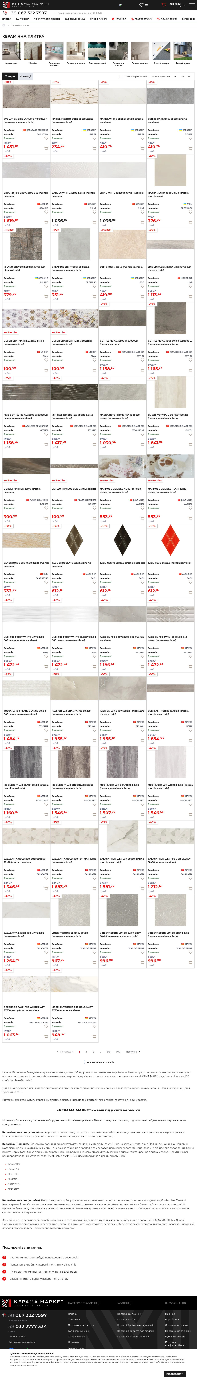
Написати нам (16, 1336)
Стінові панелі (76, 1336)
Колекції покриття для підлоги (135, 1330)
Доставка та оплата (176, 1325)
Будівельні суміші (75, 19)
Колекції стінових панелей (133, 1336)
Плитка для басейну (54, 64)
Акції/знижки (169, 19)
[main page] (26, 5)
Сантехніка (22, 19)
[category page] (11, 51)
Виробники (188, 19)
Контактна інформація (22, 1342)
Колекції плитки (127, 1319)
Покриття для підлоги (47, 19)
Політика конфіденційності (175, 1344)
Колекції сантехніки (129, 1313)
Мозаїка (33, 63)
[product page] (74, 170)
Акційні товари (144, 19)
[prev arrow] (57, 1051)
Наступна (131, 1051)
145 (108, 1052)
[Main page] (32, 1303)
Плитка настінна (140, 63)
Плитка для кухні (97, 63)
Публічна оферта (175, 1336)
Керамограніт (11, 63)
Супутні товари (161, 63)
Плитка (6, 19)
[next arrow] (139, 1051)
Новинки (121, 19)
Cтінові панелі (98, 19)
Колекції (25, 76)
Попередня (66, 1051)
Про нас (170, 1313)
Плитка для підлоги (118, 64)
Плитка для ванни (76, 63)
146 (118, 1052)
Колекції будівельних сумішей (135, 1325)
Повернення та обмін (178, 1330)
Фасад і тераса (183, 63)
